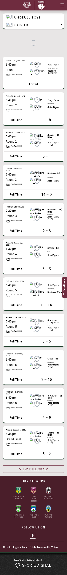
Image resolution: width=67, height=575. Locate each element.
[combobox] (33, 17)
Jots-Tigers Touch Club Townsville (28, 547)
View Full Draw (33, 469)
